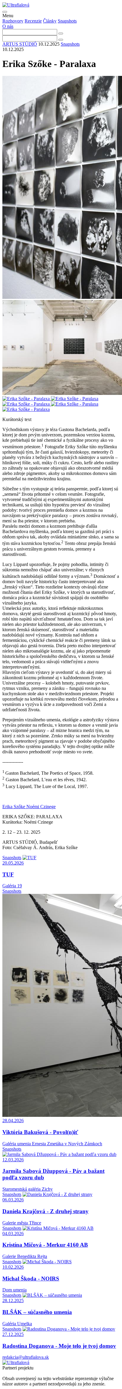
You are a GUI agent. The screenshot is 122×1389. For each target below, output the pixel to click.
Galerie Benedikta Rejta (24, 1256)
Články (50, 20)
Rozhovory (12, 20)
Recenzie (33, 20)
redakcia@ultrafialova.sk (25, 1357)
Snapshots (67, 20)
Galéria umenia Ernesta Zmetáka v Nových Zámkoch (52, 1143)
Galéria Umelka (17, 1323)
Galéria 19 (12, 885)
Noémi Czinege (41, 806)
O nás (7, 26)
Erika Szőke (14, 806)
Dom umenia (14, 1289)
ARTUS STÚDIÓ (19, 44)
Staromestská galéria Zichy (27, 1189)
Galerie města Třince (21, 1222)
